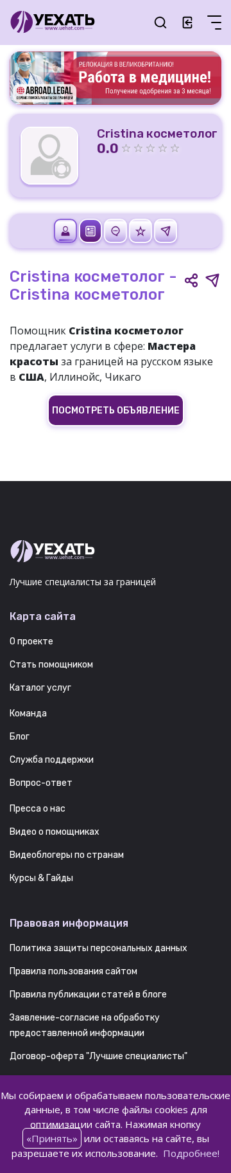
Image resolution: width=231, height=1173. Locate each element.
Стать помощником (51, 664)
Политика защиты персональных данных (98, 948)
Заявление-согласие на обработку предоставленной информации (85, 1025)
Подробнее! (191, 1153)
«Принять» (52, 1138)
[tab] (66, 230)
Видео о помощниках (54, 831)
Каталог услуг (40, 687)
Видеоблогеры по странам (67, 855)
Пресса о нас (37, 808)
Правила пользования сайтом (73, 971)
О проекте (31, 641)
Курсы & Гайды (41, 878)
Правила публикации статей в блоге (88, 994)
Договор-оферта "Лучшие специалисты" (98, 1056)
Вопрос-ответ (41, 782)
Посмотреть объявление (116, 410)
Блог (20, 736)
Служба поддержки (52, 759)
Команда (28, 713)
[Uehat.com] (115, 552)
